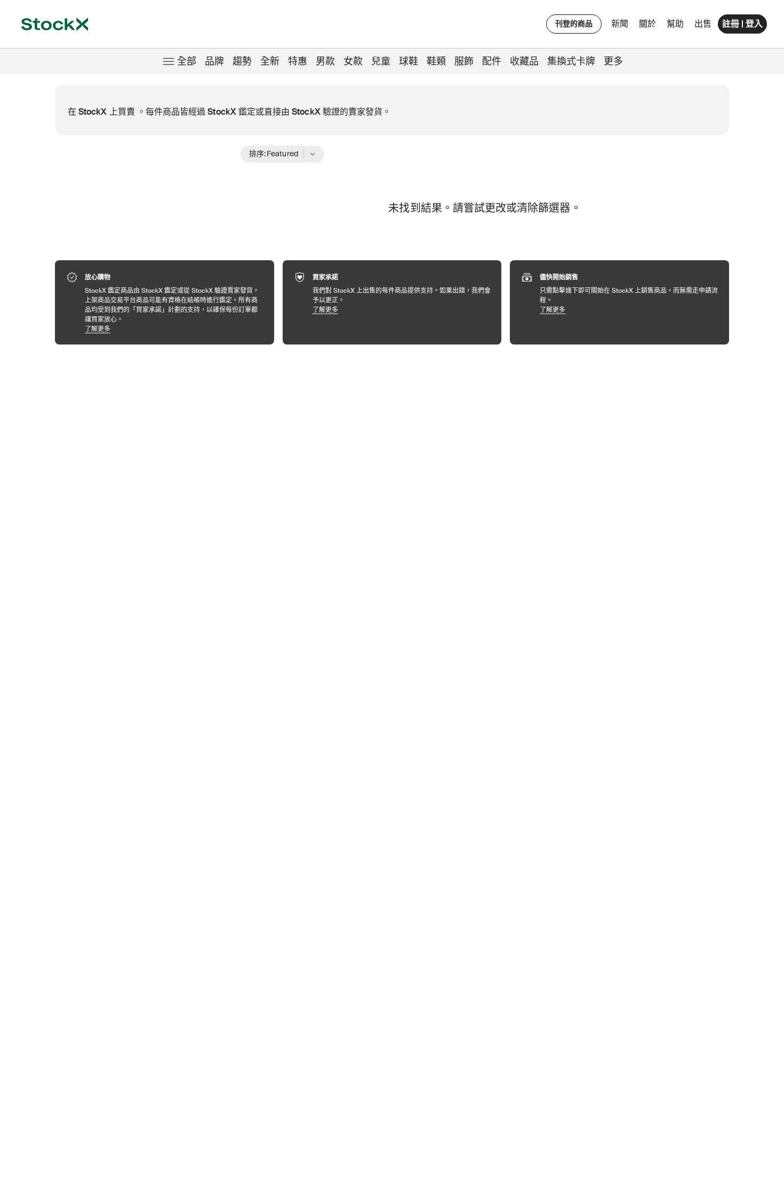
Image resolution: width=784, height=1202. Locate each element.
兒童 (380, 61)
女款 (353, 61)
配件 (491, 61)
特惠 (297, 61)
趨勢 (242, 61)
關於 (649, 26)
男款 (325, 61)
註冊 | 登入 (742, 23)
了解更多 (174, 328)
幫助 (675, 23)
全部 (186, 61)
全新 (269, 61)
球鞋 (408, 61)
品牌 (214, 61)
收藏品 (524, 61)
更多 (613, 61)
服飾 (464, 61)
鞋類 (436, 61)
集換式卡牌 (571, 61)
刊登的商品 (574, 23)
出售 (702, 23)
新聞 (619, 23)
